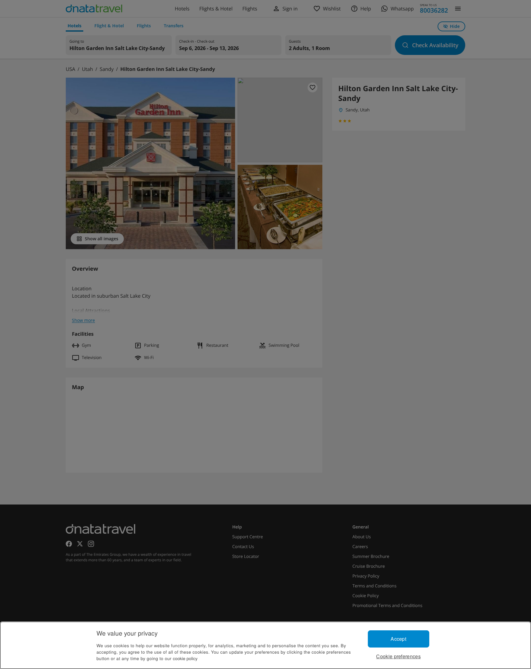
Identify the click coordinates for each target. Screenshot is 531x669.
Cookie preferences (398, 656)
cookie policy (185, 658)
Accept (398, 638)
